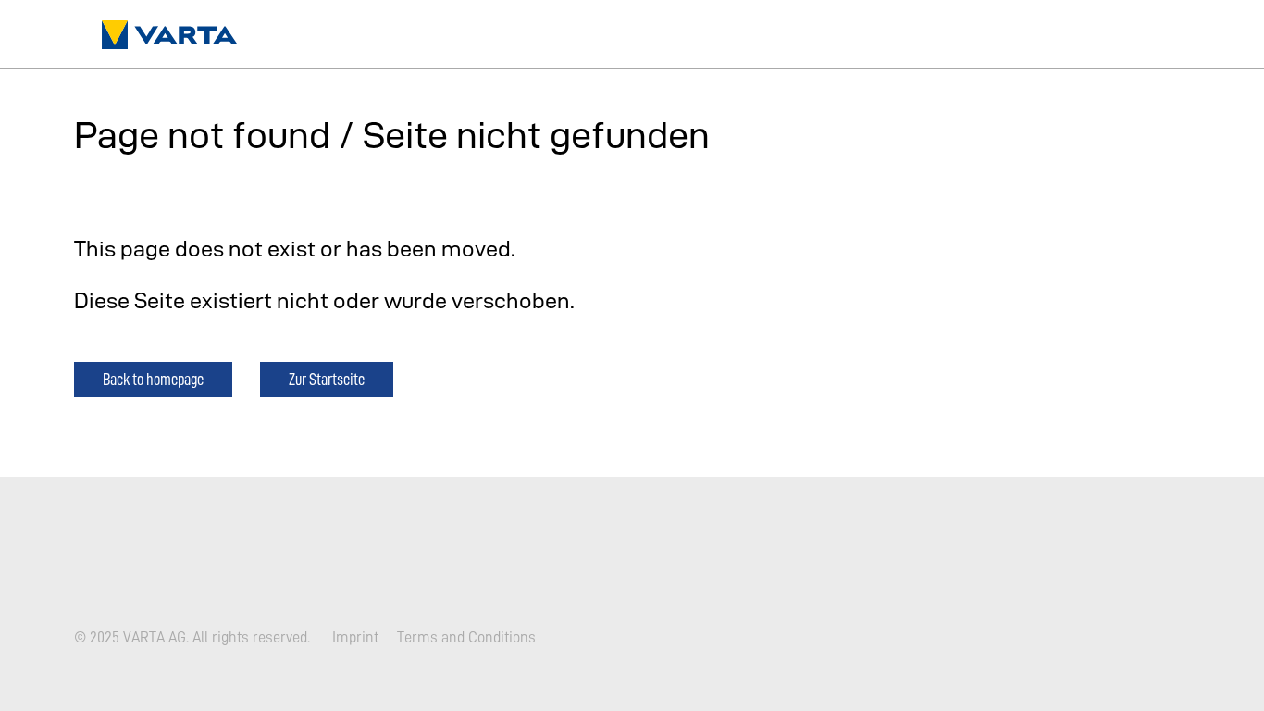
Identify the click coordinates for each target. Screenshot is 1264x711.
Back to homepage (153, 379)
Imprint (355, 637)
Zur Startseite (327, 379)
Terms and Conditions (466, 637)
